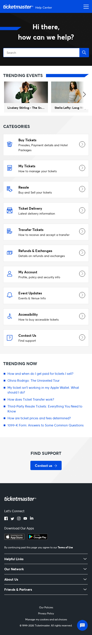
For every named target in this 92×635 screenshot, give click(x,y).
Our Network (14, 569)
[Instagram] (19, 519)
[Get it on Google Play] (38, 538)
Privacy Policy (46, 613)
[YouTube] (25, 519)
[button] (84, 52)
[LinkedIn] (31, 519)
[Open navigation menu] (85, 6)
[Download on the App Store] (14, 538)
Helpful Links (14, 559)
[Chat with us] (82, 625)
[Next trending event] (84, 94)
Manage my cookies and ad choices (46, 619)
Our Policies (46, 607)
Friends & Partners (18, 589)
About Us (11, 579)
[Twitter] (12, 519)
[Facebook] (6, 519)
